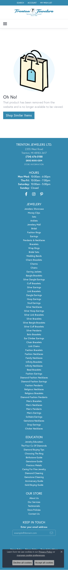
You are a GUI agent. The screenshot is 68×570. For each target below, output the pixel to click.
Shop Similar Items (19, 115)
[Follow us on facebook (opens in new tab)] (26, 194)
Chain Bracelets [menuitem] (34, 342)
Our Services (34, 501)
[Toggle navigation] (5, 23)
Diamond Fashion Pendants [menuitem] (34, 397)
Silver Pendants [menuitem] (34, 330)
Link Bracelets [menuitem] (34, 291)
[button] (20, 2)
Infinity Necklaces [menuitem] (34, 365)
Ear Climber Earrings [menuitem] (34, 338)
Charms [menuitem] (34, 263)
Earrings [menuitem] (34, 236)
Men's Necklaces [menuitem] (34, 404)
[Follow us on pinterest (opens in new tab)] (42, 194)
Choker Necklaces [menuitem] (34, 428)
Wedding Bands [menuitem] (34, 255)
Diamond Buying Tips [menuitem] (34, 449)
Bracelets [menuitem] (34, 244)
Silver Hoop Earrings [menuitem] (34, 310)
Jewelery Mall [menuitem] (34, 224)
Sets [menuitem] (34, 216)
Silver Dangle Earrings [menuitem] (34, 279)
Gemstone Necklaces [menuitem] (34, 420)
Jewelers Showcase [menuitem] (34, 208)
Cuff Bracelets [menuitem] (34, 283)
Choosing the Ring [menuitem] (34, 453)
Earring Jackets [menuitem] (34, 271)
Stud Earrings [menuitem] (34, 302)
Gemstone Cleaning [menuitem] (34, 477)
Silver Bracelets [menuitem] (34, 318)
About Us (34, 498)
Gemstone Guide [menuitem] (34, 461)
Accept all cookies (44, 562)
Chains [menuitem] (34, 267)
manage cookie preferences (31, 555)
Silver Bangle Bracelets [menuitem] (34, 322)
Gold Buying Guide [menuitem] (34, 484)
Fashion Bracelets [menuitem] (34, 350)
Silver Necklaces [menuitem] (34, 306)
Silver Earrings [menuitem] (34, 287)
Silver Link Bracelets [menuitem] (34, 314)
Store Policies (34, 509)
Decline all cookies (22, 562)
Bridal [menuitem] (34, 228)
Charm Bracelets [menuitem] (34, 259)
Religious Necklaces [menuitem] (34, 389)
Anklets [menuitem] (34, 220)
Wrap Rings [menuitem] (34, 248)
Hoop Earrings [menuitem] (34, 299)
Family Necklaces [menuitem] (34, 357)
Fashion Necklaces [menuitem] (34, 353)
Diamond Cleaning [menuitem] (34, 473)
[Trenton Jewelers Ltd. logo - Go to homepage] (34, 12)
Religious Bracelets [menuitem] (34, 393)
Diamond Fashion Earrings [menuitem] (34, 381)
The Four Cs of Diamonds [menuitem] (34, 445)
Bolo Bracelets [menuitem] (34, 334)
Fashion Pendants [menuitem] (34, 385)
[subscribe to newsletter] (51, 533)
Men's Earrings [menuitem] (34, 412)
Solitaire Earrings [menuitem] (34, 416)
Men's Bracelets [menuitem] (34, 401)
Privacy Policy (45, 552)
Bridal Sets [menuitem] (34, 251)
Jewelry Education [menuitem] (34, 441)
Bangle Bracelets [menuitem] (34, 275)
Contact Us (34, 513)
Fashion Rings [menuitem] (34, 232)
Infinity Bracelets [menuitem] (34, 361)
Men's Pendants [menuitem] (34, 408)
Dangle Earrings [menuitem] (34, 295)
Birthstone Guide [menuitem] (34, 457)
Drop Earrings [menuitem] (34, 424)
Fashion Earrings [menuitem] (34, 373)
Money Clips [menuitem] (34, 212)
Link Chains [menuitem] (34, 346)
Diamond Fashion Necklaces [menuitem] (34, 377)
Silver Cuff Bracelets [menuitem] (34, 326)
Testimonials (34, 505)
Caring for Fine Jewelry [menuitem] (34, 469)
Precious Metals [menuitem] (34, 465)
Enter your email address (34, 526)
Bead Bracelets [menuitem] (34, 369)
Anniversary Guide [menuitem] (34, 480)
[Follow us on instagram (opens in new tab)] (34, 194)
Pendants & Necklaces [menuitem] (34, 240)
